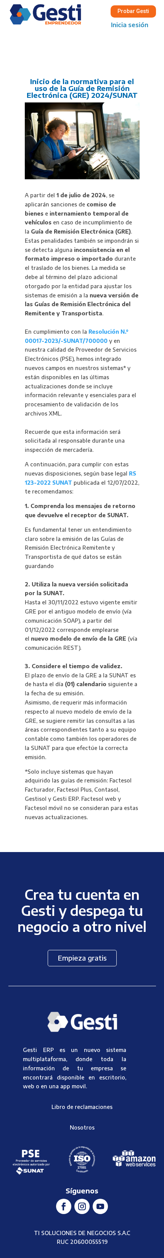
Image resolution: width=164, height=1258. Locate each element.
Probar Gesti (133, 11)
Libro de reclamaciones (82, 1107)
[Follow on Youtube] (100, 1206)
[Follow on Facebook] (63, 1206)
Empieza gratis (82, 957)
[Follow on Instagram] (82, 1206)
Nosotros (82, 1127)
